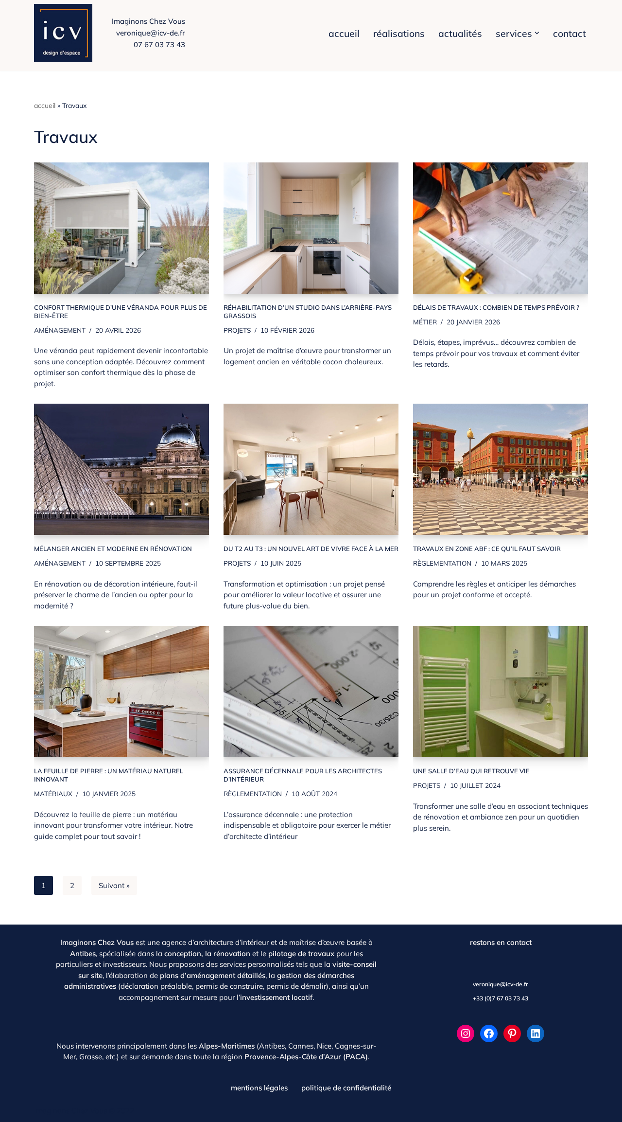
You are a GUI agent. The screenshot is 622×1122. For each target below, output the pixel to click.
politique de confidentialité (346, 1087)
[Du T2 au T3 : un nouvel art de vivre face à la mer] (311, 469)
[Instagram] (465, 1033)
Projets (237, 330)
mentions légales (259, 1087)
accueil (344, 33)
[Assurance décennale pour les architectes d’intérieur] (311, 691)
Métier (425, 322)
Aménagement (60, 330)
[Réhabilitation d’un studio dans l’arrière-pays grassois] (311, 228)
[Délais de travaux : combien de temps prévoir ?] (500, 228)
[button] (537, 33)
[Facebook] (489, 1033)
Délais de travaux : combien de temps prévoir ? (496, 307)
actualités (460, 33)
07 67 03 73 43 (159, 44)
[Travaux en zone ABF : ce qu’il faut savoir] (500, 469)
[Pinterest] (512, 1033)
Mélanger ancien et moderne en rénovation (113, 548)
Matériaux (53, 793)
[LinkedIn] (535, 1033)
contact (569, 33)
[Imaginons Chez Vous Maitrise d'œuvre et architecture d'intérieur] (65, 33)
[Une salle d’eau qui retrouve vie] (500, 691)
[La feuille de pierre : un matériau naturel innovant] (121, 691)
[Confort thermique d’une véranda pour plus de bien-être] (121, 228)
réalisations (399, 33)
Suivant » (114, 885)
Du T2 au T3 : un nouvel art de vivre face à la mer (311, 548)
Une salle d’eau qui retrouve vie (471, 771)
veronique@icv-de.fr (150, 32)
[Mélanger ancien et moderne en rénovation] (121, 469)
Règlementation (442, 563)
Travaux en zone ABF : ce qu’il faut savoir (487, 548)
